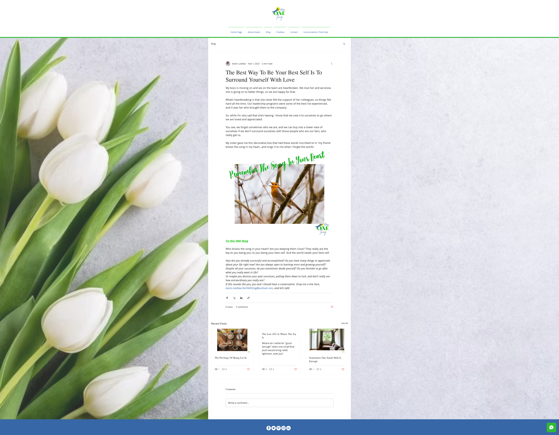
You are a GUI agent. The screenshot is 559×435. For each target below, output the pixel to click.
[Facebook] (268, 428)
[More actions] (331, 63)
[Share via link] (248, 297)
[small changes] (327, 340)
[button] (344, 43)
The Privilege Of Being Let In (231, 357)
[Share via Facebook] (227, 297)
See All (344, 323)
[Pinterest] (278, 428)
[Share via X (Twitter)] (234, 297)
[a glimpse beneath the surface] (232, 340)
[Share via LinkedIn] (241, 297)
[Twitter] (273, 428)
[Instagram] (283, 428)
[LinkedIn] (288, 428)
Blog (213, 43)
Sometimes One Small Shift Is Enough (325, 359)
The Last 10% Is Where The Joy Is (279, 335)
